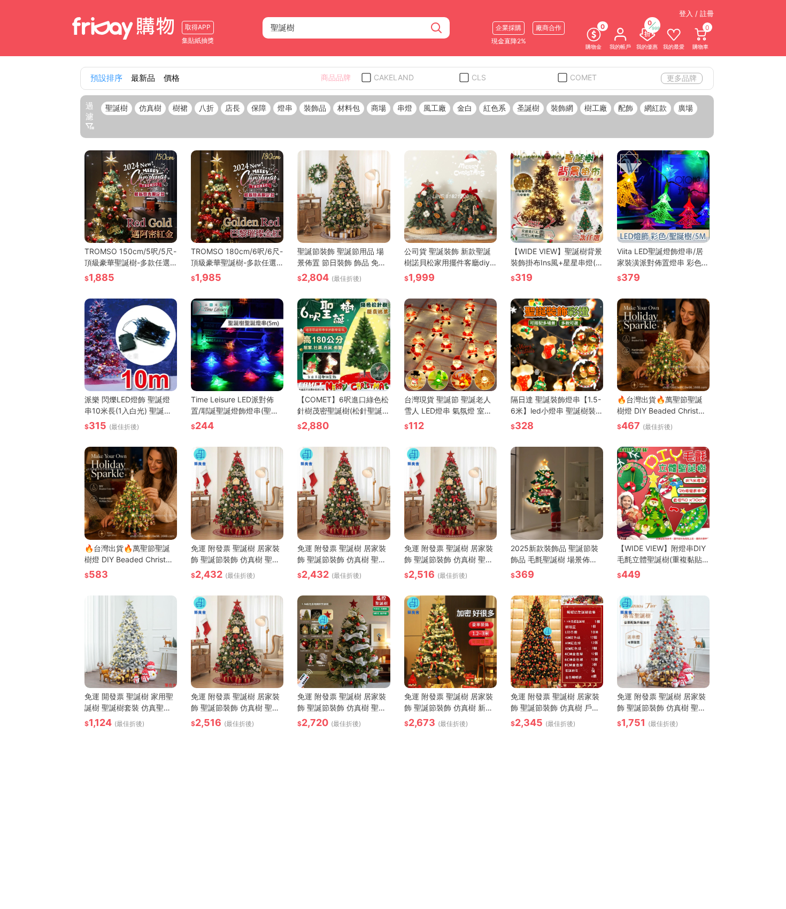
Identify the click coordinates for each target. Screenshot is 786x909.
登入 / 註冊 (696, 13)
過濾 (90, 111)
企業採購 (508, 28)
